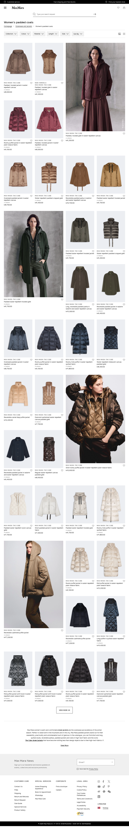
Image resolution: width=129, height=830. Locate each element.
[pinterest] (109, 786)
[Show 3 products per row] (120, 34)
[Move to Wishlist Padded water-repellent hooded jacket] (124, 196)
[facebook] (104, 781)
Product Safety (19, 810)
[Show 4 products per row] (124, 34)
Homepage (8, 26)
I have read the (88, 769)
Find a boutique (61, 786)
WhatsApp (39, 795)
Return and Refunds (21, 797)
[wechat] (109, 791)
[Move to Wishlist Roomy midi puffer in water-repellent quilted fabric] (93, 360)
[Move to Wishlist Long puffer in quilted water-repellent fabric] (124, 636)
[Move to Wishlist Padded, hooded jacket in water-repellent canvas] (31, 83)
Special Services (20, 807)
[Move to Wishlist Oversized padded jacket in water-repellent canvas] (31, 196)
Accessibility (81, 805)
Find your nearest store (117, 2)
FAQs (16, 790)
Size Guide (18, 803)
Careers (58, 790)
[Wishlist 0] (118, 8)
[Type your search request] (94, 14)
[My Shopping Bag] (124, 8)
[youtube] (99, 786)
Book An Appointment (43, 792)
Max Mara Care (40, 799)
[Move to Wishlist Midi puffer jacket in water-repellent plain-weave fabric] (124, 581)
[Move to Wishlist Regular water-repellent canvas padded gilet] (62, 470)
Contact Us (18, 786)
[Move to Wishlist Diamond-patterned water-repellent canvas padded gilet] (62, 415)
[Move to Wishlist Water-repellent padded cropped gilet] (62, 196)
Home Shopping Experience (41, 787)
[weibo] (99, 791)
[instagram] (99, 781)
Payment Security (83, 809)
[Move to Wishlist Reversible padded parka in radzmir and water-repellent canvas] (93, 196)
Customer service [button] (23, 2)
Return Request (20, 800)
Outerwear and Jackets (23, 26)
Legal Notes (81, 802)
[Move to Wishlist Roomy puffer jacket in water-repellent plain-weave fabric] (31, 141)
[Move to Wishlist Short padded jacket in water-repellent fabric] (62, 526)
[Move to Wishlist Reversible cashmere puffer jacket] (62, 630)
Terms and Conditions (84, 799)
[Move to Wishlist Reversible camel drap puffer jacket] (31, 415)
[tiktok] (104, 786)
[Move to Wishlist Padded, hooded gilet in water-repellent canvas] (62, 83)
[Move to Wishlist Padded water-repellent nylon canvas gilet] (31, 526)
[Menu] (5, 8)
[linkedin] (99, 796)
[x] (109, 781)
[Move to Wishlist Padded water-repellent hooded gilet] (62, 299)
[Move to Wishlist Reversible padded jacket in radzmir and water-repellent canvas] (124, 304)
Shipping (17, 793)
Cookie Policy (82, 790)
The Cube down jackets (34, 740)
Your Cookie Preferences (81, 794)
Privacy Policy (93, 769)
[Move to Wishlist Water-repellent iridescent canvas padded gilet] (124, 360)
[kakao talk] (104, 791)
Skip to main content (9, 1)
